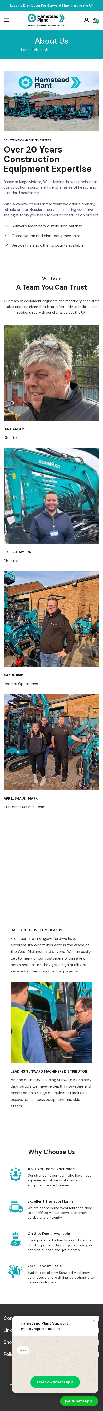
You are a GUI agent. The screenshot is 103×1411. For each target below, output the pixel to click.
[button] (94, 1320)
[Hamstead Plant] (46, 20)
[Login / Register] (86, 20)
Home (25, 49)
